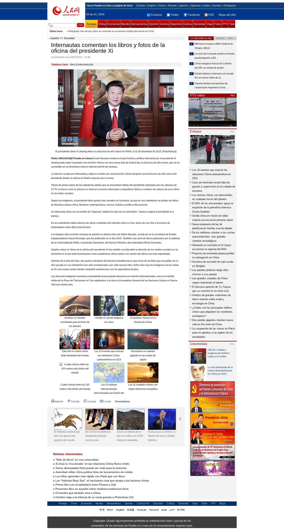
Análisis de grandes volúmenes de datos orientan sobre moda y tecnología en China (211, 299)
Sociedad (199, 24)
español (54, 38)
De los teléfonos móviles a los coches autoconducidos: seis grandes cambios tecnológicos (213, 236)
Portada (91, 24)
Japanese (195, 5)
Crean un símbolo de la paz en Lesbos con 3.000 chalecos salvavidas (130, 436)
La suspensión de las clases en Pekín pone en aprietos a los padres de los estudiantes (213, 332)
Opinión (153, 24)
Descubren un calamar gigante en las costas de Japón (143, 355)
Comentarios (122, 401)
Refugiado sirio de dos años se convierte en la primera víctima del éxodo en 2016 (111, 29)
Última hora (55, 31)
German (217, 5)
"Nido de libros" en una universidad (76, 459)
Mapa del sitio (227, 14)
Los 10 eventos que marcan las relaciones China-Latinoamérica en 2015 (109, 355)
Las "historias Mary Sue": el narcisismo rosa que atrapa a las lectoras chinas (102, 480)
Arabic (206, 5)
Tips (232, 24)
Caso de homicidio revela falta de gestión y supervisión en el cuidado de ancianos (213, 186)
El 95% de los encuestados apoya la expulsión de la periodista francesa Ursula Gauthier (212, 207)
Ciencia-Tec (143, 503)
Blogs (222, 503)
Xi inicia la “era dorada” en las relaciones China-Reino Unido (92, 463)
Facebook (194, 14)
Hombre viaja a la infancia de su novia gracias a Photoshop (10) (94, 497)
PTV (225, 24)
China (102, 24)
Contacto (156, 14)
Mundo (125, 24)
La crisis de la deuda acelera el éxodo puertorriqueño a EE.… (215, 55)
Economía (113, 24)
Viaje (210, 24)
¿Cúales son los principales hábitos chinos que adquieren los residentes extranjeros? (212, 311)
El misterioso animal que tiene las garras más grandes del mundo (67, 436)
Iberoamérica (139, 24)
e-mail (107, 401)
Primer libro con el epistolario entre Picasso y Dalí (85, 484)
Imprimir (59, 401)
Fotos (217, 24)
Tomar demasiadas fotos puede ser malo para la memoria (90, 468)
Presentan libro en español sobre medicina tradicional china (91, 488)
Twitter (175, 14)
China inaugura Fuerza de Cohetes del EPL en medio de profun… (213, 65)
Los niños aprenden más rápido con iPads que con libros (90, 476)
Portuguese (230, 5)
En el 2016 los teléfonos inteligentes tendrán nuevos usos (98, 436)
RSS (211, 14)
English (152, 5)
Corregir (91, 401)
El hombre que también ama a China (77, 492)
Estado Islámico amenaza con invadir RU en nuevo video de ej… (214, 75)
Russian (172, 5)
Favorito (75, 401)
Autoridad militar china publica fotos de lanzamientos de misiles (94, 472)
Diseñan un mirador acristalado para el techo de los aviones (75, 322)
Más (232, 95)
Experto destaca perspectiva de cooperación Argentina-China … (211, 85)
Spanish (183, 5)
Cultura (187, 24)
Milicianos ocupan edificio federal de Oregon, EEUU (214, 46)
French (161, 5)
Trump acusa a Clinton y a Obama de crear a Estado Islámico (161, 436)
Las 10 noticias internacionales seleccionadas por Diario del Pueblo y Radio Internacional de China (109, 393)
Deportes (176, 24)
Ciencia (164, 24)
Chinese (140, 5)
